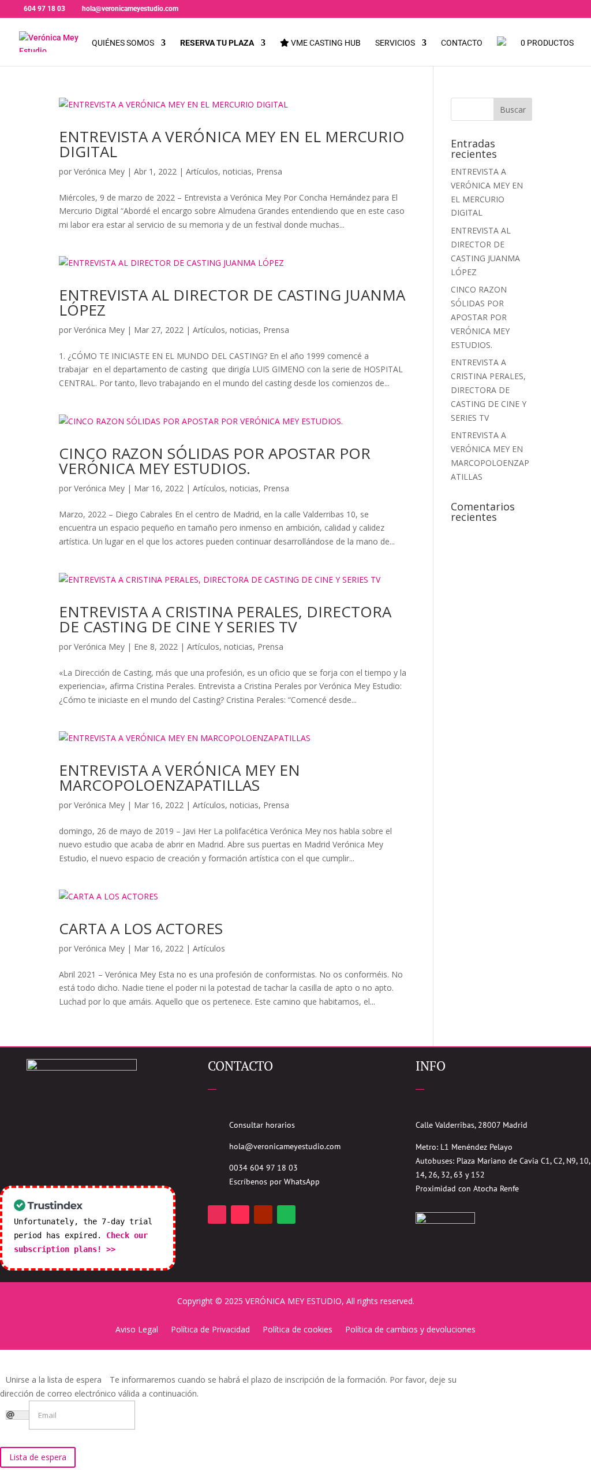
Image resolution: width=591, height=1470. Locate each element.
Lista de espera (37, 1457)
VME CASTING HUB (325, 43)
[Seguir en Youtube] (263, 1214)
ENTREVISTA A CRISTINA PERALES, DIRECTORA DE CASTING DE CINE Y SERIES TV (225, 619)
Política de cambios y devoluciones (410, 1330)
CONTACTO (461, 43)
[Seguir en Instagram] (217, 1214)
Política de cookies (297, 1330)
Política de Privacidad (210, 1330)
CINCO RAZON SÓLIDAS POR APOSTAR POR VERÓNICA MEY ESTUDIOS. (215, 461)
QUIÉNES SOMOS (123, 43)
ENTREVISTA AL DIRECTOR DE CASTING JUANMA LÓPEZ (232, 302)
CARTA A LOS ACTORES (141, 928)
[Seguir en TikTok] (240, 1214)
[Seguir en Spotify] (286, 1214)
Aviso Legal (136, 1330)
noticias (237, 171)
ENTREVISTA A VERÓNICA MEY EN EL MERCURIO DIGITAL (232, 144)
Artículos (202, 171)
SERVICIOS (395, 43)
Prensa (269, 171)
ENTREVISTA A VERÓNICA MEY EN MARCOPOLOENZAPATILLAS (179, 777)
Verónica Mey (99, 171)
